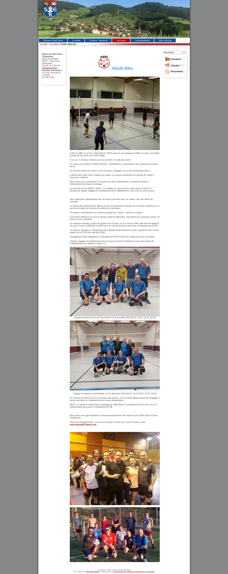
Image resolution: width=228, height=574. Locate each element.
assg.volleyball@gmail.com (83, 424)
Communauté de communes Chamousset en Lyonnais (134, 571)
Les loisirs (54, 44)
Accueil (43, 44)
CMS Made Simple (93, 571)
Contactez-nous (49, 68)
